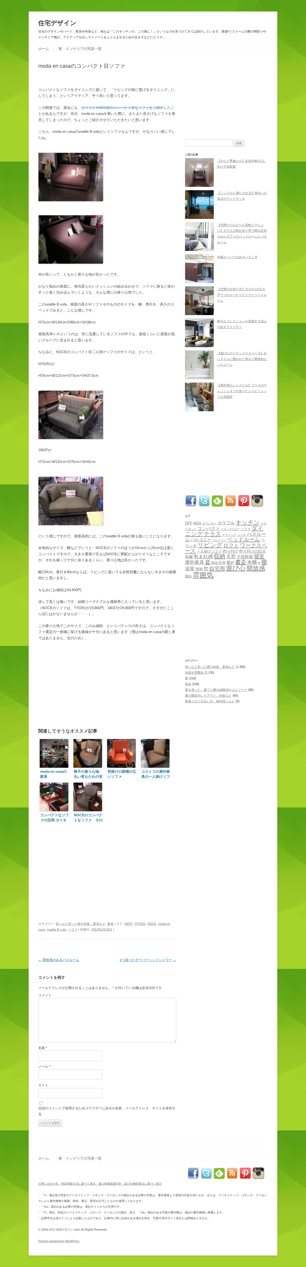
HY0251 (140, 924)
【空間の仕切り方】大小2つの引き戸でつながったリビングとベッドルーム (242, 294)
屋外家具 (194, 562)
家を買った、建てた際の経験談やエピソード (216, 690)
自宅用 (217, 569)
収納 (219, 556)
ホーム (43, 49)
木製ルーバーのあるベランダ (237, 257)
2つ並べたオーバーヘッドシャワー (148, 960)
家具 (110, 924)
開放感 (255, 568)
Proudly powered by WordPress (58, 1241)
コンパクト (208, 528)
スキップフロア (230, 529)
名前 (42, 1048)
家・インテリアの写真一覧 (80, 49)
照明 (199, 569)
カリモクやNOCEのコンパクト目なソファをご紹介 (122, 108)
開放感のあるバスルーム (58, 960)
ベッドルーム (243, 539)
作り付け (230, 551)
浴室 (190, 568)
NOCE (152, 924)
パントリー (219, 540)
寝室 (259, 556)
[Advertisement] (94, 77)
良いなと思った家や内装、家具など (80, 924)
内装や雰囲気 (194, 672)
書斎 (240, 562)
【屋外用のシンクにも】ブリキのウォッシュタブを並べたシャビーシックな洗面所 (242, 391)
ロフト (231, 545)
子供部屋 (245, 557)
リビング (209, 545)
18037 (128, 924)
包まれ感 (203, 556)
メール (44, 1066)
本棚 (252, 562)
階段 (188, 576)
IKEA (197, 523)
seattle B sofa (56, 929)
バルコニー (201, 540)
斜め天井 (218, 563)
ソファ (72, 929)
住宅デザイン (57, 23)
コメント (45, 995)
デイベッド (229, 535)
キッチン (248, 522)
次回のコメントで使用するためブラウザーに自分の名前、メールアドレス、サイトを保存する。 (106, 1111)
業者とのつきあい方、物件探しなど (210, 701)
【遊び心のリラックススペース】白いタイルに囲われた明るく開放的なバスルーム (242, 359)
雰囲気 (203, 575)
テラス (212, 534)
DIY (188, 523)
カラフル (226, 523)
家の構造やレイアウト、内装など (208, 695)
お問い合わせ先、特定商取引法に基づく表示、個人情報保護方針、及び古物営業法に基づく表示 (100, 1183)
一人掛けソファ (209, 551)
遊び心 (236, 568)
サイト (43, 1085)
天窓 (231, 556)
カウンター (209, 523)
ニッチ (241, 535)
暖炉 (230, 562)
